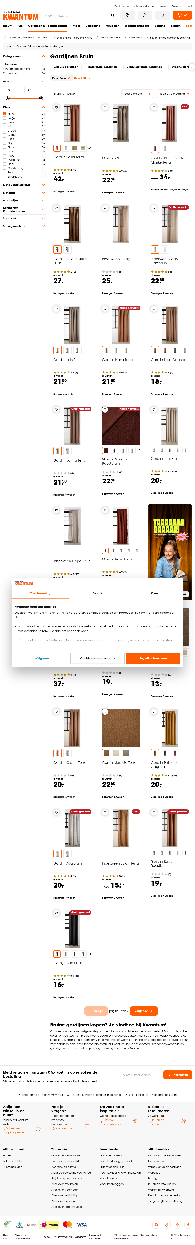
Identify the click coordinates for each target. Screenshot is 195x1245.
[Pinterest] (177, 1225)
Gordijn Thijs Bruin (165, 458)
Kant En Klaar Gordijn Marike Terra (168, 160)
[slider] (7, 98)
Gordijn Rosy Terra (117, 559)
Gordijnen (58, 46)
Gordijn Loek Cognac (168, 359)
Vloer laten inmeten (112, 1178)
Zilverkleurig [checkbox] (15, 176)
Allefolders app (12, 1166)
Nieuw (7, 25)
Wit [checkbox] (10, 126)
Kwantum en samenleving (164, 1195)
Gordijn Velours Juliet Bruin (70, 261)
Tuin (20, 25)
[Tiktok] (167, 1225)
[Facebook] (188, 1225)
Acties (7, 1155)
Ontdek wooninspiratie (113, 1122)
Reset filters (82, 78)
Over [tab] (154, 593)
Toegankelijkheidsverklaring (165, 1201)
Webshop (154, 1172)
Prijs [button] (6, 81)
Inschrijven (180, 1074)
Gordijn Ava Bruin (67, 863)
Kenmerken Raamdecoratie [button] (14, 209)
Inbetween (10, 64)
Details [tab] (97, 593)
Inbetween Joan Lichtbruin (164, 261)
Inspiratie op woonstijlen (66, 1161)
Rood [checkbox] (11, 155)
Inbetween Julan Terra (120, 863)
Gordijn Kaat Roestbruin (161, 863)
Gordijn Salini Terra (68, 157)
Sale (189, 25)
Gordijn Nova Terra (117, 359)
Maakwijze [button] (10, 200)
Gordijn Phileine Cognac (164, 764)
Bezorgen (154, 1178)
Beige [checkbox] (11, 118)
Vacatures (80, 1236)
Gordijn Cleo (112, 158)
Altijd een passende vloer (67, 1178)
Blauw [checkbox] (11, 147)
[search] (79, 15)
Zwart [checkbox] (11, 151)
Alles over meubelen (64, 1184)
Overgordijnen (12, 73)
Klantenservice (65, 1128)
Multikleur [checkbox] (14, 159)
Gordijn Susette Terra (119, 762)
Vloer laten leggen (112, 1184)
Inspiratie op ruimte (63, 1166)
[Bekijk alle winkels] (127, 15)
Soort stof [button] (9, 218)
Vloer (76, 25)
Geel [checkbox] (11, 164)
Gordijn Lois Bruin (67, 359)
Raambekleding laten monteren (120, 1172)
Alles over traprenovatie (66, 1206)
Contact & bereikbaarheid (165, 1155)
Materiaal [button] (9, 192)
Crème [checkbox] (12, 134)
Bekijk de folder (12, 1161)
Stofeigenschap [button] (14, 226)
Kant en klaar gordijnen (17, 68)
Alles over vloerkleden (65, 1189)
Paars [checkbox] (11, 172)
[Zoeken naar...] (112, 15)
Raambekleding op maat (116, 1161)
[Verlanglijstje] (56, 107)
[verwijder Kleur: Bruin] (68, 78)
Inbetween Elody (116, 259)
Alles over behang (63, 1201)
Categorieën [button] (12, 56)
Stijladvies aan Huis (112, 1166)
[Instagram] (156, 1225)
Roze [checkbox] (11, 138)
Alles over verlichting (64, 1195)
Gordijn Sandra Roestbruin (114, 461)
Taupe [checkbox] (11, 122)
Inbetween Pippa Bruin (71, 561)
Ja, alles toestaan (153, 658)
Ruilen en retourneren (159, 1122)
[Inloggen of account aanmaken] (145, 15)
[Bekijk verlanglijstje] (162, 15)
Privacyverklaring (63, 1236)
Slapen (176, 25)
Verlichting (93, 25)
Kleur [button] (6, 107)
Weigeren (42, 658)
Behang (160, 25)
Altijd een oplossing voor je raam (72, 1172)
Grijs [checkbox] (10, 143)
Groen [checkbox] (12, 130)
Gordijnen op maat (112, 1155)
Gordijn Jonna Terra (69, 460)
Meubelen (112, 25)
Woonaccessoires (137, 25)
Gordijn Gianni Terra (69, 762)
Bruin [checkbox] (11, 113)
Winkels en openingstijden (15, 1130)
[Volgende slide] (192, 67)
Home (8, 46)
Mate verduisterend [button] (16, 184)
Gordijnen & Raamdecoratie (47, 25)
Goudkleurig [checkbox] (15, 168)
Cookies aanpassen (95, 658)
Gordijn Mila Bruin (67, 962)
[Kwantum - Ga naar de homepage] (20, 15)
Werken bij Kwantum (161, 1189)
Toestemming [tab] (40, 593)
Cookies (46, 1236)
